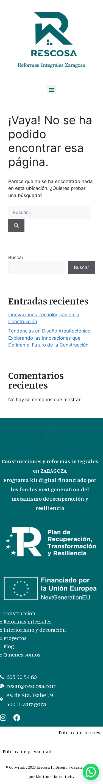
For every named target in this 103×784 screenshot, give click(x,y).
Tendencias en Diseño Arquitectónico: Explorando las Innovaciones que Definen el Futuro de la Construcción (50, 338)
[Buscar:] (49, 212)
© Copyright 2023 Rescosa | (29, 767)
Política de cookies (79, 732)
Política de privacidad (27, 751)
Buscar (15, 257)
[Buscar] (16, 225)
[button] (51, 89)
